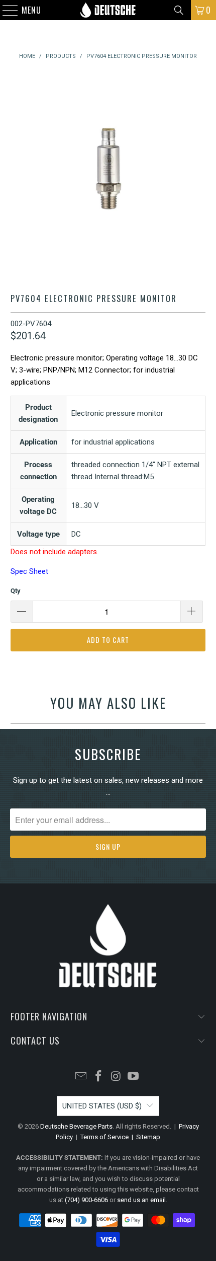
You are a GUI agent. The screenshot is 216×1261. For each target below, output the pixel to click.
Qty (16, 591)
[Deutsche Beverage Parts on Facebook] (98, 1077)
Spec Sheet (29, 571)
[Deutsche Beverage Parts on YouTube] (133, 1077)
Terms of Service (104, 1137)
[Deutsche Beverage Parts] (108, 10)
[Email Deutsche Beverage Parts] (81, 1077)
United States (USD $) (102, 1105)
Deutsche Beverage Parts (76, 1126)
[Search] (178, 10)
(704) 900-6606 (86, 1200)
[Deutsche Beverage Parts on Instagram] (116, 1077)
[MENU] (5, 10)
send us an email (141, 1200)
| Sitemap (144, 1137)
